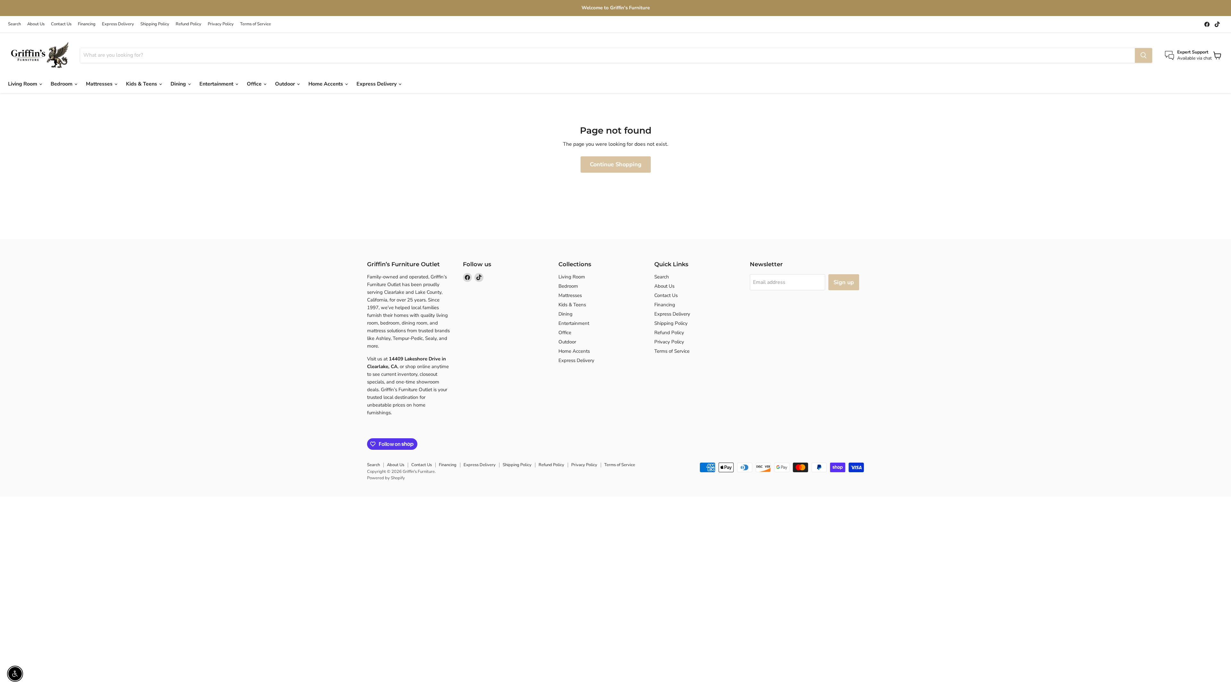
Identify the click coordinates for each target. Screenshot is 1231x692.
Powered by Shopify (386, 478)
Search (14, 24)
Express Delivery (118, 24)
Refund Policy (188, 24)
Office (255, 83)
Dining (179, 83)
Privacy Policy (221, 24)
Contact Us (61, 24)
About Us (36, 24)
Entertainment (217, 83)
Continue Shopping (615, 164)
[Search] (1143, 55)
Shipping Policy (154, 24)
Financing (87, 24)
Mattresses (100, 83)
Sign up (843, 282)
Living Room (23, 83)
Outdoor (285, 83)
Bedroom (62, 83)
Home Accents (326, 83)
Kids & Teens (142, 83)
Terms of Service (255, 24)
